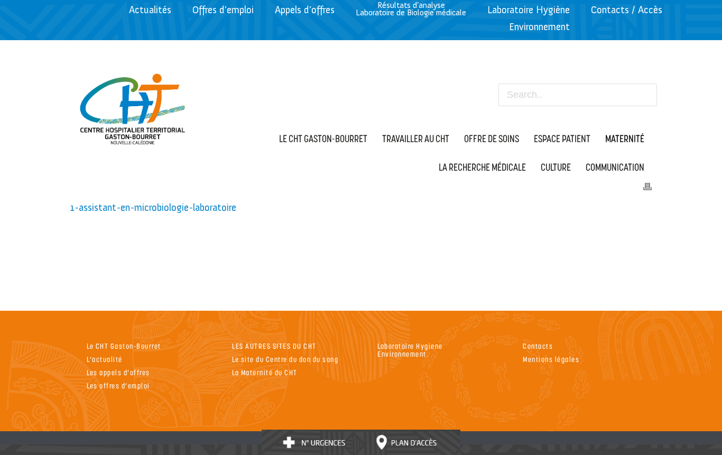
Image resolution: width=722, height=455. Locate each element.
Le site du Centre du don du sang (285, 359)
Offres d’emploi (223, 10)
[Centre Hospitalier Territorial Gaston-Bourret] (133, 106)
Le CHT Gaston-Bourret (124, 345)
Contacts (538, 345)
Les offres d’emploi (118, 385)
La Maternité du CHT (265, 372)
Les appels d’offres (118, 372)
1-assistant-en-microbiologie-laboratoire (153, 207)
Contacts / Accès (626, 10)
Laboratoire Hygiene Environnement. (410, 349)
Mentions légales (551, 359)
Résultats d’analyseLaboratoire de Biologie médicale (411, 8)
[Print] (647, 185)
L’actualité (105, 359)
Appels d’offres (305, 10)
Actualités (150, 10)
